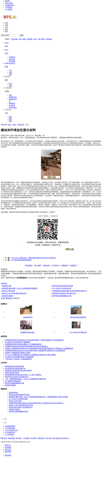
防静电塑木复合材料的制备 (14, 366)
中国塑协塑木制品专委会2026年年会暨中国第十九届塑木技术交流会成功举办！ (37, 403)
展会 (6, 29)
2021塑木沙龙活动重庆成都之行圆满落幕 (19, 357)
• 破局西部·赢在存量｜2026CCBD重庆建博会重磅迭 (19, 288)
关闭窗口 (73, 265)
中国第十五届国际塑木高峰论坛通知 (17, 352)
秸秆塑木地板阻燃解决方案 (14, 383)
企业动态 (12, 63)
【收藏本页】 (9, 5)
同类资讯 (4, 283)
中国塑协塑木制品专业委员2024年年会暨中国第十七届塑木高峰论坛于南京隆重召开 (34, 340)
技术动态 (12, 59)
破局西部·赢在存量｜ (28, 332)
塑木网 (7, 1)
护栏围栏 (29, 39)
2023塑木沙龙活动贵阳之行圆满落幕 (17, 342)
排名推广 (19, 438)
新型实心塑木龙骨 (15, 401)
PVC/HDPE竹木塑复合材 (78, 332)
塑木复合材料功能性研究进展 (19, 395)
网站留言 (41, 438)
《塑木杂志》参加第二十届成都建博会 (18, 359)
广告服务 (26, 438)
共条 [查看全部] (7, 298)
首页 (9, 125)
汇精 (39, 39)
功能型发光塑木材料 (12, 372)
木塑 (20, 39)
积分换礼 (34, 438)
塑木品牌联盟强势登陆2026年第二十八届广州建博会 (23, 375)
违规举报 (64, 265)
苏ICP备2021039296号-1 (61, 438)
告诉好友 (46, 265)
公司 (6, 27)
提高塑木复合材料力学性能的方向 (17, 377)
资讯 (6, 31)
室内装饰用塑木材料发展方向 (15, 368)
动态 (10, 95)
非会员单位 (13, 107)
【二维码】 (9, 9)
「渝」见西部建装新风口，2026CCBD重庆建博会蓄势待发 (25, 379)
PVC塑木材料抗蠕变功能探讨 (21, 260)
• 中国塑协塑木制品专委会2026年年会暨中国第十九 (69, 291)
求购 (6, 25)
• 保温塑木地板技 (7, 296)
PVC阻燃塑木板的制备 (13, 381)
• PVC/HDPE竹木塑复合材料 (61, 288)
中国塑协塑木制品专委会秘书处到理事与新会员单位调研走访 (26, 346)
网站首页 (4, 438)
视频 (10, 121)
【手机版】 (9, 7)
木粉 (35, 39)
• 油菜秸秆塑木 (6, 286)
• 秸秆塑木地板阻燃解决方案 (61, 296)
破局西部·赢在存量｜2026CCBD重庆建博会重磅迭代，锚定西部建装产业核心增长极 (38, 397)
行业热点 (12, 57)
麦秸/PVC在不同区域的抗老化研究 (21, 405)
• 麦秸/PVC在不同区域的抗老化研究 (13, 293)
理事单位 (12, 103)
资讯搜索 (28, 265)
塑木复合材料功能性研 (78, 317)
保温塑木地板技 (10, 385)
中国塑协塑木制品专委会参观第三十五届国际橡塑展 (23, 344)
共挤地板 (48, 39)
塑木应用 (12, 61)
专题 (10, 72)
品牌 (10, 74)
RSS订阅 (49, 438)
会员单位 (12, 105)
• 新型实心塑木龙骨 (8, 291)
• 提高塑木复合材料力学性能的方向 (63, 293)
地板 (24, 39)
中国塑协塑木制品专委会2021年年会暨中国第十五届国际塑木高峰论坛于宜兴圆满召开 (35, 350)
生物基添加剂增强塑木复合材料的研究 (18, 370)
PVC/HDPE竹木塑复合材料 (18, 399)
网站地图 (11, 438)
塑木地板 (14, 39)
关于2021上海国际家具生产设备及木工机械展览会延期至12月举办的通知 (30, 355)
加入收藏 (37, 265)
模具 (43, 39)
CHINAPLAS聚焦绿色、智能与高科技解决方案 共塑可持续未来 (33, 258)
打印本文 (55, 265)
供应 (6, 23)
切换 (11, 3)
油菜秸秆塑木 (28, 317)
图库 (10, 119)
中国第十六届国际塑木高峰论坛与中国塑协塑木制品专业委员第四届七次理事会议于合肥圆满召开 (39, 348)
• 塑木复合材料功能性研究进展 (62, 286)
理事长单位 (13, 97)
